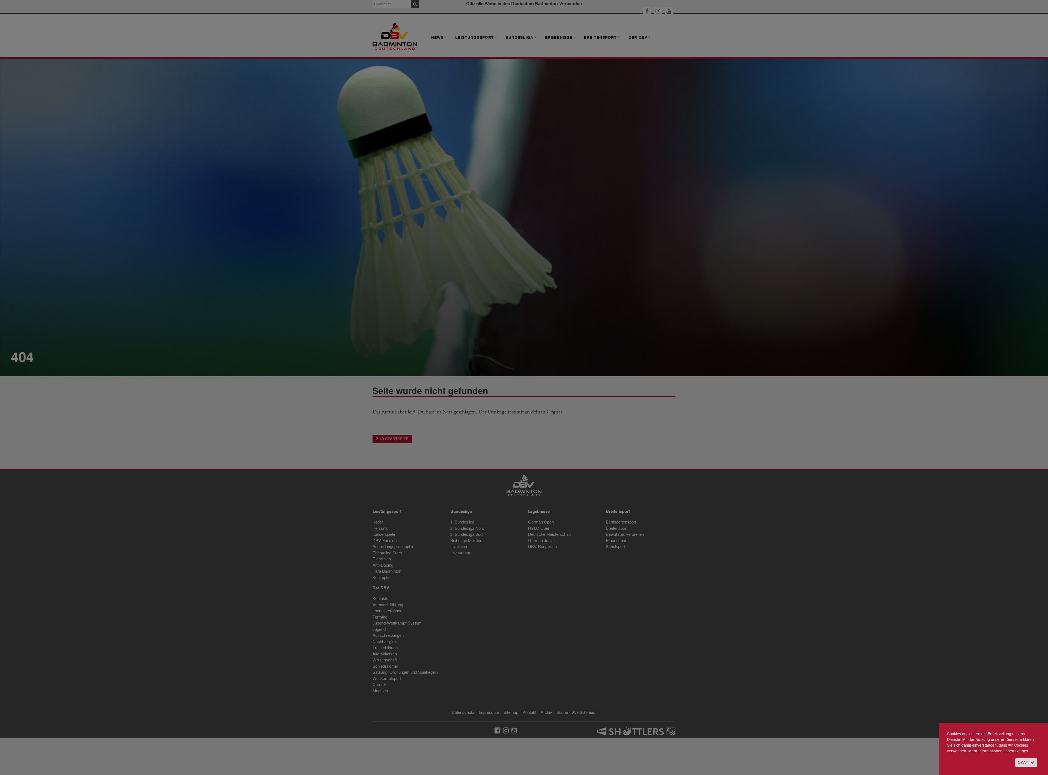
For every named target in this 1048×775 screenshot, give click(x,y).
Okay (1023, 762)
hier (1025, 751)
